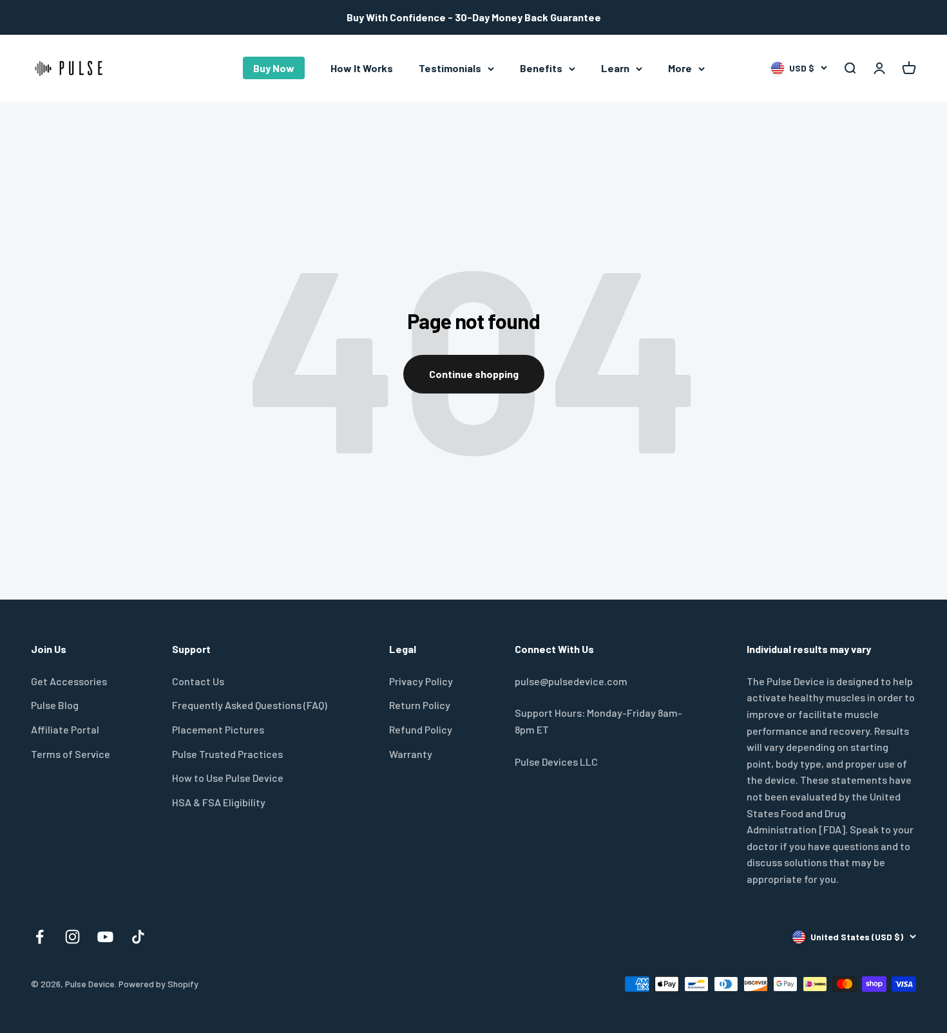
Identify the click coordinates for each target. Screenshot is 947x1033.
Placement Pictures (218, 729)
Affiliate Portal (65, 729)
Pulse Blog (55, 705)
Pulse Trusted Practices (227, 754)
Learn (615, 68)
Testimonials (450, 68)
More (680, 68)
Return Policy (419, 705)
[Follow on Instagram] (72, 936)
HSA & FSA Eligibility (218, 802)
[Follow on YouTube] (105, 936)
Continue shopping (474, 374)
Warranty (410, 754)
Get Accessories (69, 681)
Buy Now (273, 68)
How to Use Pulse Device (227, 778)
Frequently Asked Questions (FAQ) (249, 705)
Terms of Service (70, 754)
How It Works (361, 68)
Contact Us (198, 681)
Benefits (541, 68)
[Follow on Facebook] (39, 936)
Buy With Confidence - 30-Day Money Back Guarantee (474, 17)
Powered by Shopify (158, 983)
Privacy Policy (421, 681)
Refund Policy (420, 729)
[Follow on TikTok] (138, 936)
